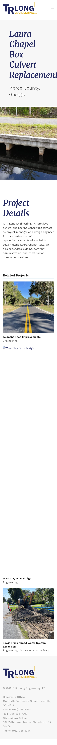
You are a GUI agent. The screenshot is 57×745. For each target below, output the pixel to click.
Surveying (26, 650)
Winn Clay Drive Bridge (17, 578)
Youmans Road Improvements (22, 336)
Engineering (10, 340)
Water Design (43, 650)
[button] (52, 10)
